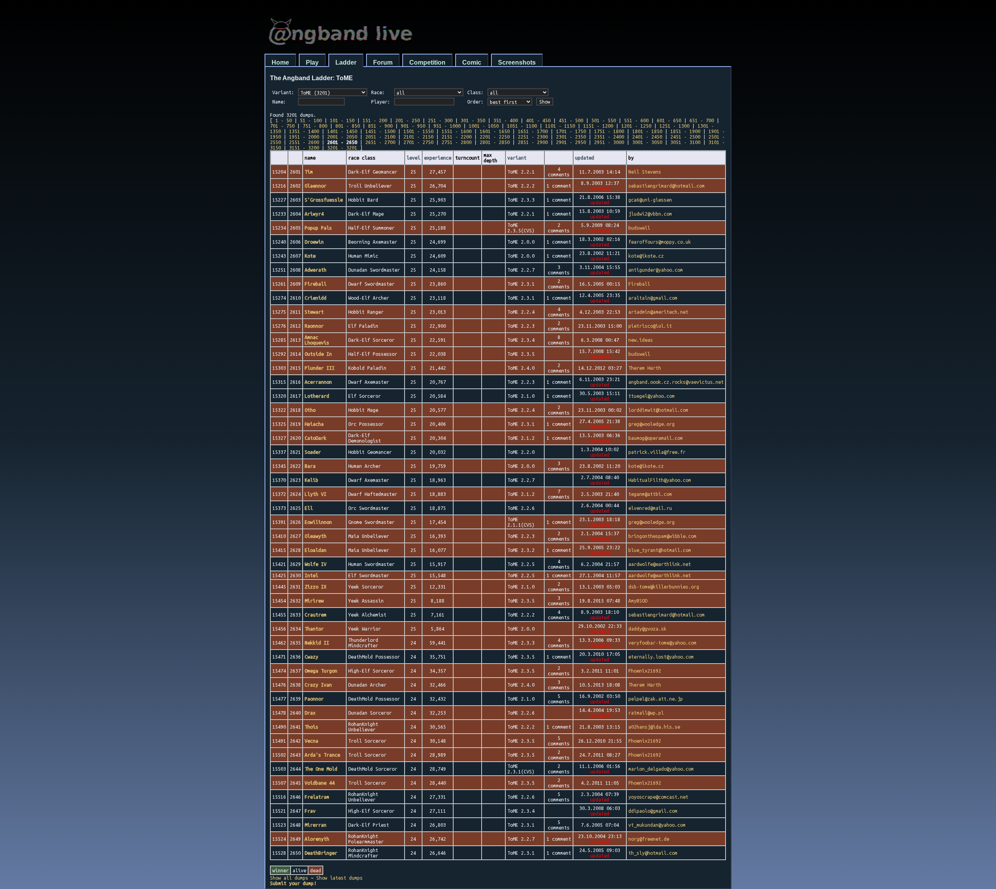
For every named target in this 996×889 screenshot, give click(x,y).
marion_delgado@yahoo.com (661, 768)
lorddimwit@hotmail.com (658, 410)
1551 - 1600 (457, 131)
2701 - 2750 (418, 142)
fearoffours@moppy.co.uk (659, 241)
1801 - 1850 (647, 131)
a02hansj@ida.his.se (654, 726)
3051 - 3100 (685, 142)
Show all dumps (289, 877)
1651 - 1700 (533, 131)
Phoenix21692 (644, 670)
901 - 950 (413, 125)
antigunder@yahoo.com (655, 269)
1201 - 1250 (636, 125)
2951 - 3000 (609, 142)
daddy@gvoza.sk (647, 628)
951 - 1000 (447, 125)
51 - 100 (311, 120)
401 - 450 (538, 120)
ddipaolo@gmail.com (652, 810)
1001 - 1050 (484, 125)
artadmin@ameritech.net (658, 311)
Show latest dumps (339, 877)
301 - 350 (473, 120)
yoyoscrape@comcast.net (658, 796)
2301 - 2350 (571, 136)
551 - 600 (636, 120)
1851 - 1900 (685, 131)
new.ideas (640, 340)
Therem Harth (644, 368)
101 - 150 (342, 120)
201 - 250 (407, 120)
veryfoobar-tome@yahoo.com (662, 642)
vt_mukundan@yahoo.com (657, 825)
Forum (383, 62)
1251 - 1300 (674, 125)
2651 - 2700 (380, 142)
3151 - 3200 (304, 147)
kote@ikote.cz (646, 255)
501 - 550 (603, 120)
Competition (427, 62)
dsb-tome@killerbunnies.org (663, 586)
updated (584, 157)
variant (516, 157)
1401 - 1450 (342, 131)
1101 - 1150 (560, 125)
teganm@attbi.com (650, 494)
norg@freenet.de (648, 839)
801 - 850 (347, 125)
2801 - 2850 (495, 142)
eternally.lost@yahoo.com (661, 656)
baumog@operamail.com (655, 438)
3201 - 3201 (342, 147)
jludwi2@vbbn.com (650, 213)
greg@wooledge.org (651, 424)
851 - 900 (380, 125)
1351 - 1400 (304, 131)
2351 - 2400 (609, 136)
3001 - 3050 (647, 142)
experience (437, 157)
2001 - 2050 (342, 136)
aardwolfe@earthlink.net (659, 564)
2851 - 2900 (533, 142)
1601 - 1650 (495, 131)
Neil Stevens (644, 171)
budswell (639, 227)
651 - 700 (701, 120)
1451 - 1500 (380, 131)
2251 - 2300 (533, 136)
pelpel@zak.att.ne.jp (655, 698)
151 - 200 (375, 120)
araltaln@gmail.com (652, 297)
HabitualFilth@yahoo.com (659, 480)
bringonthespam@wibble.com (662, 536)
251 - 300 (440, 120)
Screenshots (517, 62)
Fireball (639, 283)
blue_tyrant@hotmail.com (659, 550)
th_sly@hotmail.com (652, 853)
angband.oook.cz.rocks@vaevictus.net (676, 382)
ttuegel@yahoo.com (651, 396)
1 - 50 (283, 120)
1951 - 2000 (304, 136)
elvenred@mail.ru (650, 508)
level (413, 157)
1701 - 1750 (571, 131)
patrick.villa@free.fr (657, 452)
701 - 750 (282, 125)
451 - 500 (571, 120)
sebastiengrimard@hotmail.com (666, 185)
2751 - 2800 (457, 142)
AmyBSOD (637, 600)
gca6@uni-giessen (650, 199)
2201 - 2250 (495, 136)
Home (280, 62)
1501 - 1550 (418, 131)
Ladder (345, 62)
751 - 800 (315, 125)
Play (312, 62)
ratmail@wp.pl (646, 712)
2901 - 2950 (571, 142)
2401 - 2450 (647, 136)
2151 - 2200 (457, 136)
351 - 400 (505, 120)
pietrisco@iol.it (650, 326)
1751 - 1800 (609, 131)
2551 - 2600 (304, 142)
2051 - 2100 (380, 136)
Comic (471, 62)
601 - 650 (669, 120)
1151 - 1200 (598, 125)
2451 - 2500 (685, 136)
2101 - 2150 (418, 136)
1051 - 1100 (522, 125)
